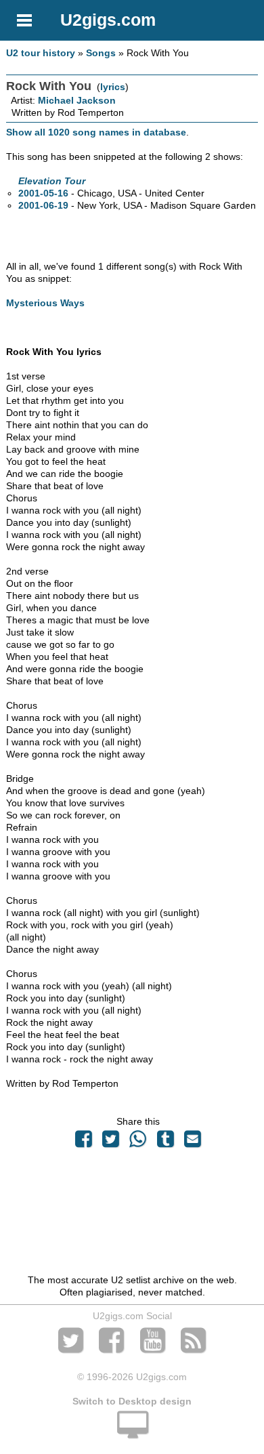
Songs (101, 52)
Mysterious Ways (45, 302)
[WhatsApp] (138, 1142)
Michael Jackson (77, 100)
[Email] (192, 1142)
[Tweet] (111, 1142)
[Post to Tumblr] (165, 1142)
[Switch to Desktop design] (132, 1432)
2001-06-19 (43, 205)
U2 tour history (40, 52)
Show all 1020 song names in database (96, 132)
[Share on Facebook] (83, 1142)
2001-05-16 (43, 193)
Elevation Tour (51, 180)
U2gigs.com (108, 19)
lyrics (112, 86)
